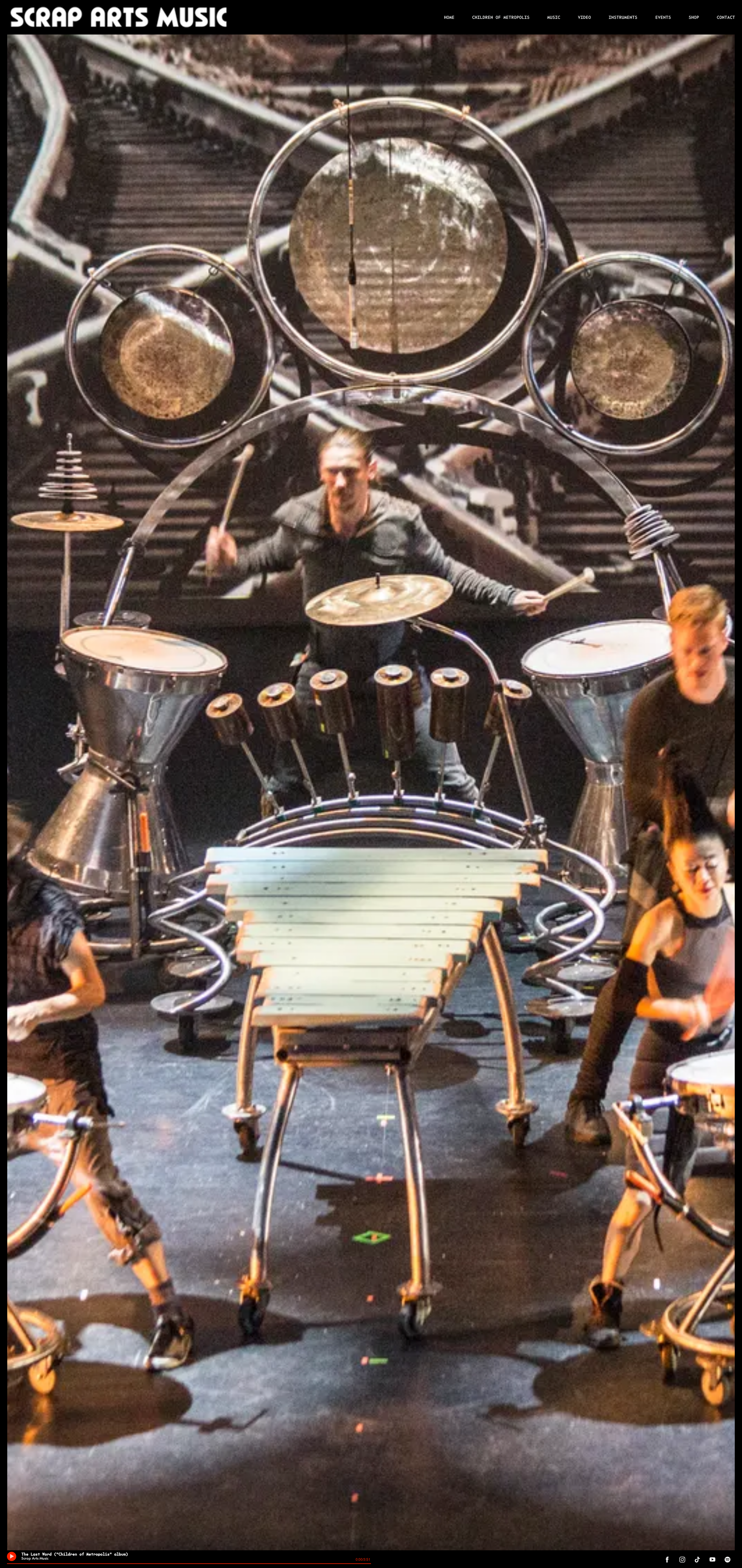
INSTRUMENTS (623, 17)
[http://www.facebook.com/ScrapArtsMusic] (667, 1559)
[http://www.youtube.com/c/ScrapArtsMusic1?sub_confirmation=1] (712, 1559)
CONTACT (726, 17)
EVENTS (663, 17)
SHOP (694, 17)
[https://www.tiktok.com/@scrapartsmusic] (697, 1559)
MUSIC (553, 17)
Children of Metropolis (501, 17)
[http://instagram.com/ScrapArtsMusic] (682, 1559)
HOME (449, 17)
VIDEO (584, 17)
